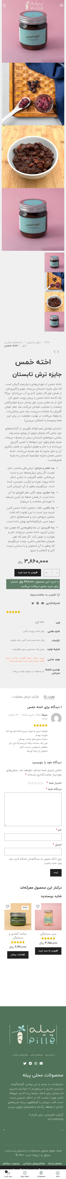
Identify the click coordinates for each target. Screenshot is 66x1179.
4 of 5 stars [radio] (32, 783)
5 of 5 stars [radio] (29, 783)
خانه (47, 342)
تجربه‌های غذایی (36, 1054)
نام (59, 830)
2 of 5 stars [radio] (38, 783)
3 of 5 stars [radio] (35, 783)
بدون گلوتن (25, 658)
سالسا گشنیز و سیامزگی (18, 936)
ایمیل (57, 845)
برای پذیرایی (34, 342)
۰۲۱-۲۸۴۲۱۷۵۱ (55, 1119)
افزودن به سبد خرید (27, 572)
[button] (48, 951)
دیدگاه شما (54, 789)
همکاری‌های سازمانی (21, 1054)
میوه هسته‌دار (15, 661)
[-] (57, 572)
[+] (46, 572)
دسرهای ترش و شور (15, 344)
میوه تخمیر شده (31, 661)
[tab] (49, 697)
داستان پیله (50, 1054)
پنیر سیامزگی (48, 934)
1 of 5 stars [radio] (41, 783)
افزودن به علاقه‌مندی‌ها (43, 595)
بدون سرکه (38, 658)
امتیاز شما (54, 783)
